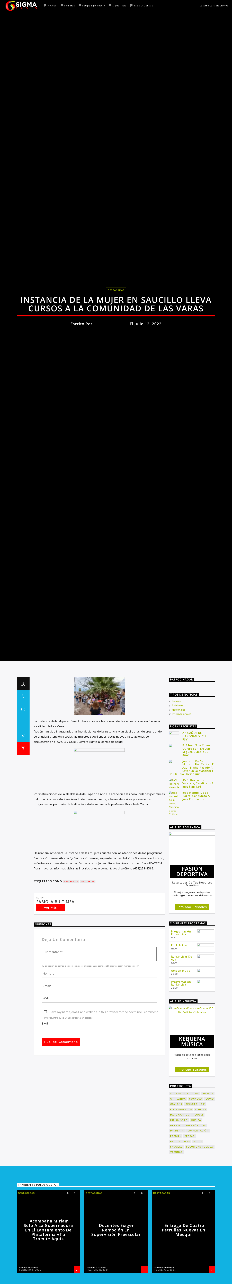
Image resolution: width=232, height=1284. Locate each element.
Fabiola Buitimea (111, 345)
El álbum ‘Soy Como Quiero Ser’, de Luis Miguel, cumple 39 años (196, 796)
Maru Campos (179, 1161)
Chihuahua (178, 1145)
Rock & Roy (179, 992)
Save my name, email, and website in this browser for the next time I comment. (104, 1058)
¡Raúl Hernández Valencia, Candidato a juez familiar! (198, 830)
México (175, 1171)
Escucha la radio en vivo (213, 5)
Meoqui (198, 1161)
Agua (195, 1139)
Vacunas (176, 1198)
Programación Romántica (181, 979)
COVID (210, 1145)
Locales (176, 747)
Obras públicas (195, 1171)
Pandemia (177, 1177)
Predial (175, 1182)
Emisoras (69, 5)
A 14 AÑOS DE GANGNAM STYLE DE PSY (196, 782)
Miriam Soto (179, 1166)
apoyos (207, 1139)
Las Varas (71, 928)
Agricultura (179, 1139)
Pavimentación (197, 1177)
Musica (196, 1166)
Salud (197, 1187)
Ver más (50, 954)
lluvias (200, 1156)
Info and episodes (192, 953)
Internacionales (181, 760)
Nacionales (178, 756)
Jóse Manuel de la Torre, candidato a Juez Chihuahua (196, 842)
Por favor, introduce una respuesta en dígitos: (67, 1064)
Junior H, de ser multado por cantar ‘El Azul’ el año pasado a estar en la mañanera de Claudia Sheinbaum (192, 814)
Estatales (177, 751)
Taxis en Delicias (143, 5)
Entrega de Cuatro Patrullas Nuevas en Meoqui (183, 1276)
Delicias (191, 1150)
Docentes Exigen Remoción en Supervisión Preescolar (116, 1276)
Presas (189, 1182)
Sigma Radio (119, 5)
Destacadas (116, 311)
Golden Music (180, 1017)
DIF (203, 1150)
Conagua (195, 1145)
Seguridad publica (199, 1193)
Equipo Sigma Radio (93, 5)
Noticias (52, 5)
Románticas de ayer (181, 1004)
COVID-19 (176, 1150)
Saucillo (87, 928)
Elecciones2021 (181, 1156)
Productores (180, 1187)
